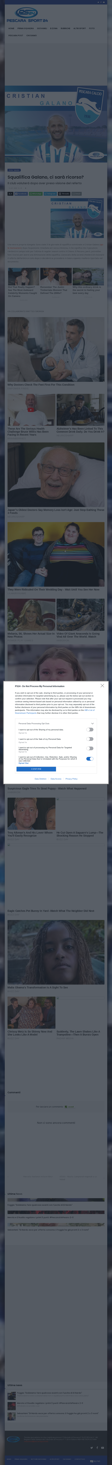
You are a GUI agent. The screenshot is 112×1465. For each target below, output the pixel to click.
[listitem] (56, 723)
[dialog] (56, 732)
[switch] (89, 729)
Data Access (56, 779)
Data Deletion (40, 779)
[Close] (103, 686)
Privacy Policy (71, 779)
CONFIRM (36, 769)
